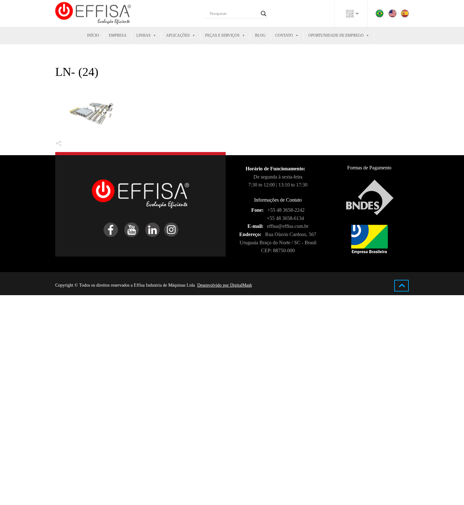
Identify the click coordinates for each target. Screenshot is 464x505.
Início (93, 35)
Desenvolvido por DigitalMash (224, 285)
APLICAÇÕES (178, 35)
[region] (82, 463)
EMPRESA (118, 35)
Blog (260, 35)
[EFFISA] (93, 13)
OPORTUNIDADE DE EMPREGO (336, 35)
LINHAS (143, 35)
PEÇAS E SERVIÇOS (222, 35)
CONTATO (284, 35)
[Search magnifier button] (263, 13)
